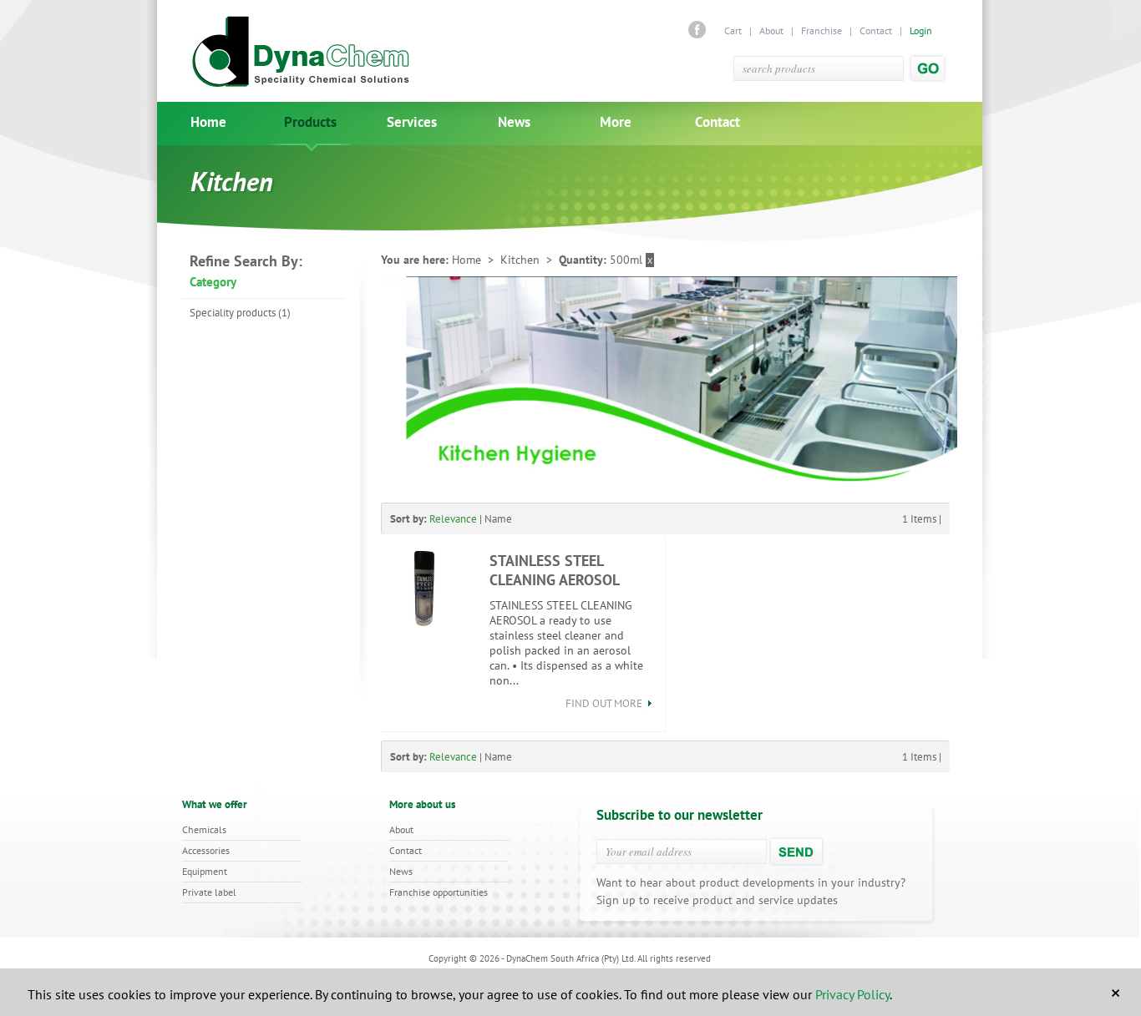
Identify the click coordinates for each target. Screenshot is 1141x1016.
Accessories (206, 850)
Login (921, 30)
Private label (209, 892)
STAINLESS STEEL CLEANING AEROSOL (554, 570)
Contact (876, 30)
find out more (605, 703)
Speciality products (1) (240, 313)
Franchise (821, 30)
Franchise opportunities (438, 892)
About (771, 30)
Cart (734, 30)
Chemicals (204, 829)
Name (498, 519)
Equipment (204, 871)
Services (412, 122)
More (615, 122)
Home (208, 122)
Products (310, 122)
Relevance (453, 519)
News (514, 122)
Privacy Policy (852, 994)
